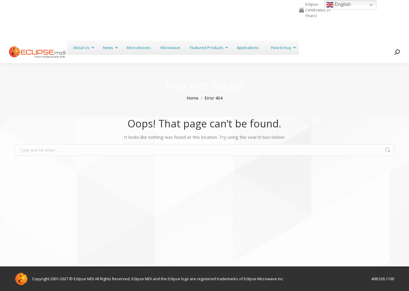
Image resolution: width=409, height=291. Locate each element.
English (342, 4)
